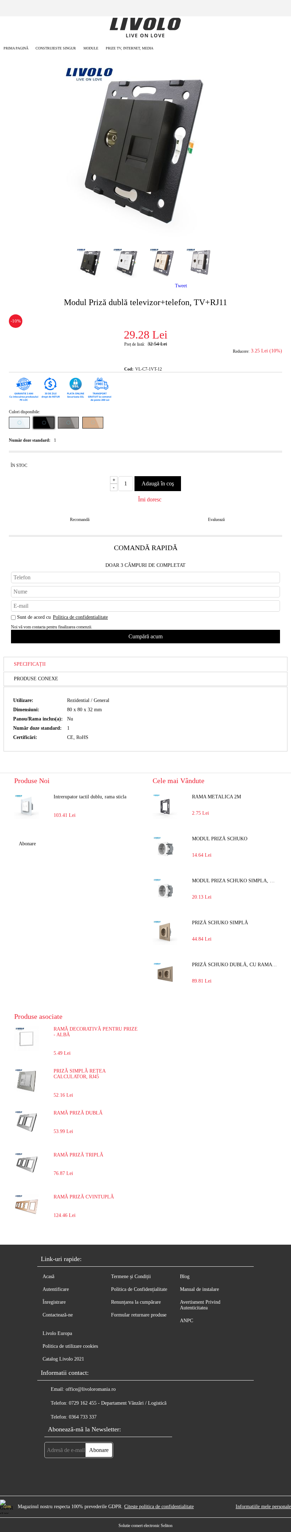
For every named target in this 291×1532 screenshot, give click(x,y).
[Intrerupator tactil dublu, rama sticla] (26, 806)
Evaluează (216, 519)
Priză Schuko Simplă (220, 922)
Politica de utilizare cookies (70, 1346)
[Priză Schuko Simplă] (165, 932)
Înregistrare (54, 1302)
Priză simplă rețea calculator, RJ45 (79, 1073)
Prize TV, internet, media (129, 48)
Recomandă (79, 519)
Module (90, 48)
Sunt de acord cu (62, 617)
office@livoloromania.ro (91, 1389)
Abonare (27, 843)
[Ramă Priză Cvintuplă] (26, 1217)
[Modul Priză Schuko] (165, 848)
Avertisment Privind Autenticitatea (200, 1304)
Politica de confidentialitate (80, 617)
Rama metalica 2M (216, 796)
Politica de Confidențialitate (139, 1289)
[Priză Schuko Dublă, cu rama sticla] (165, 974)
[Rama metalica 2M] (165, 806)
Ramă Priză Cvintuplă (84, 1196)
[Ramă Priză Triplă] (26, 1175)
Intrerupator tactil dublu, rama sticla (90, 796)
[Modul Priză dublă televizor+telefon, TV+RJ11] (145, 235)
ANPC (186, 1320)
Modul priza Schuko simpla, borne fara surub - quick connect (234, 880)
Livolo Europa (57, 1333)
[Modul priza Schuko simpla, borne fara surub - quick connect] (165, 890)
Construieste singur (55, 48)
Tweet (181, 285)
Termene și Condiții (131, 1276)
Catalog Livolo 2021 (63, 1359)
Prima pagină (16, 48)
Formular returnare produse (138, 1315)
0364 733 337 (83, 1417)
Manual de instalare (199, 1289)
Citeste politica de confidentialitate (159, 1506)
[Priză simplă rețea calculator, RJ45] (26, 1091)
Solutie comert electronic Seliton (145, 1525)
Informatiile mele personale (263, 1506)
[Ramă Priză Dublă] (26, 1133)
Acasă (48, 1276)
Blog (185, 1276)
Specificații (30, 664)
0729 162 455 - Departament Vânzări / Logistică (117, 1403)
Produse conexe (36, 678)
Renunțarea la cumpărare (136, 1302)
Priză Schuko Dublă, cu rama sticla (234, 964)
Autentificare (56, 1289)
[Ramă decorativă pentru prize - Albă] (26, 1049)
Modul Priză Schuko (219, 838)
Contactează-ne (58, 1315)
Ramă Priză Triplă (78, 1155)
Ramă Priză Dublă (78, 1113)
